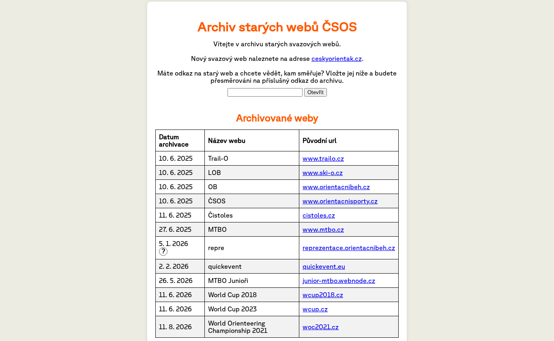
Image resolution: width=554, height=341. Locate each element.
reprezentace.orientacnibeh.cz (349, 247)
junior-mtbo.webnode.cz (339, 280)
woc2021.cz (321, 326)
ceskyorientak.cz (336, 58)
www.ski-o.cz (323, 172)
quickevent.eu (324, 266)
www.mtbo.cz (323, 229)
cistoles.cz (319, 215)
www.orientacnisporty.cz (340, 201)
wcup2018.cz (323, 294)
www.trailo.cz (323, 158)
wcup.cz (315, 309)
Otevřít (315, 92)
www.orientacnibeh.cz (336, 186)
